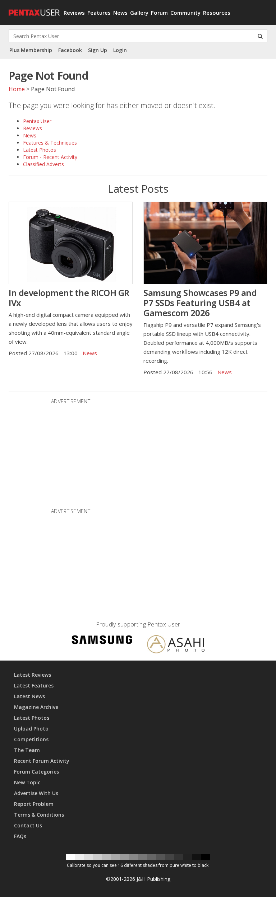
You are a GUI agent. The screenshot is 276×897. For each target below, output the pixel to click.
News (120, 12)
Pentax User (37, 121)
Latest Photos (39, 149)
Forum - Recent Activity (50, 157)
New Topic (27, 782)
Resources (216, 12)
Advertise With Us (36, 793)
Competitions (31, 739)
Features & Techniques (50, 142)
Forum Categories (36, 771)
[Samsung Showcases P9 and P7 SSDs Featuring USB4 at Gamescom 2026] (205, 243)
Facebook (70, 50)
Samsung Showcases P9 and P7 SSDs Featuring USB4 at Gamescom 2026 (200, 303)
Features (99, 12)
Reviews (74, 12)
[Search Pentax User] (260, 36)
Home (17, 89)
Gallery (139, 12)
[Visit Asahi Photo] (176, 645)
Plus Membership (30, 50)
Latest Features (34, 685)
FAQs (20, 836)
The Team (27, 750)
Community (185, 12)
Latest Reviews (32, 674)
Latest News (29, 696)
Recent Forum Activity (41, 760)
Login (120, 50)
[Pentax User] (33, 9)
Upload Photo (31, 728)
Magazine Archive (36, 707)
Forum (159, 12)
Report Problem (34, 803)
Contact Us (28, 825)
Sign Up (97, 50)
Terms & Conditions (39, 814)
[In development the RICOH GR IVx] (71, 243)
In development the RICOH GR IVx (69, 298)
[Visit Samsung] (102, 640)
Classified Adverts (43, 164)
